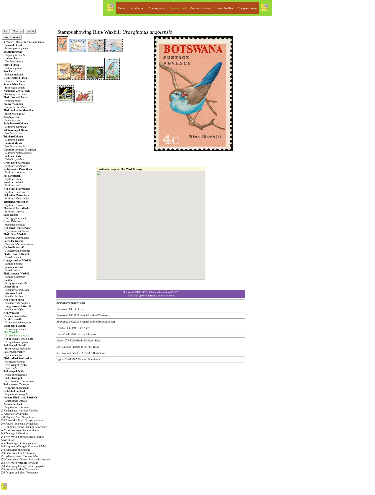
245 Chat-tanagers (18, 443)
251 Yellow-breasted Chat (19, 456)
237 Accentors (14, 413)
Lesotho (60, 327)
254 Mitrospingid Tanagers (23, 466)
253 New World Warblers (19, 462)
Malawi (60, 340)
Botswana (61, 302)
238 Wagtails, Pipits (18, 417)
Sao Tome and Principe (68, 346)
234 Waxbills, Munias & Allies (22, 41)
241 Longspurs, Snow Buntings (24, 426)
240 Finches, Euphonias (19, 423)
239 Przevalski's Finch (22, 420)
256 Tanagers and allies (19, 472)
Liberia (60, 334)
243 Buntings (14, 433)
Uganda (60, 359)
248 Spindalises (15, 449)
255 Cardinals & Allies (20, 469)
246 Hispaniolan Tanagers (23, 446)
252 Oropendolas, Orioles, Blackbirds (25, 459)
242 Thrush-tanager (20, 430)
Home (121, 8)
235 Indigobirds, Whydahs (19, 410)
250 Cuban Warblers (18, 453)
